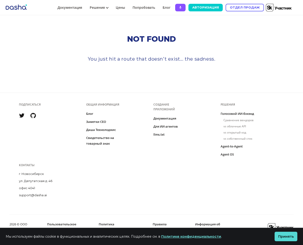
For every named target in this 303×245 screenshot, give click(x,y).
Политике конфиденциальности (191, 236)
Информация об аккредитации (207, 227)
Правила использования (165, 227)
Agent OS (227, 154)
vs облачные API (234, 126)
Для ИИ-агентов (165, 126)
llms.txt (159, 134)
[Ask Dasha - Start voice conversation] (180, 7)
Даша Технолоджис (101, 130)
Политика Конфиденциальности (116, 227)
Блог (166, 7)
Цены (120, 7)
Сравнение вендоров (238, 120)
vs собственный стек (237, 139)
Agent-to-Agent (232, 146)
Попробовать (144, 7)
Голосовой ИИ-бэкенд (237, 113)
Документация (70, 7)
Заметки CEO (96, 122)
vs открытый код (234, 132)
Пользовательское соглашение (61, 227)
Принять (286, 236)
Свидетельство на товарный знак (100, 141)
